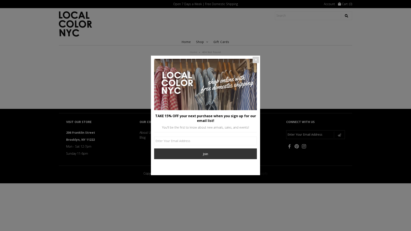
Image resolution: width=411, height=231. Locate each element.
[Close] (256, 60)
